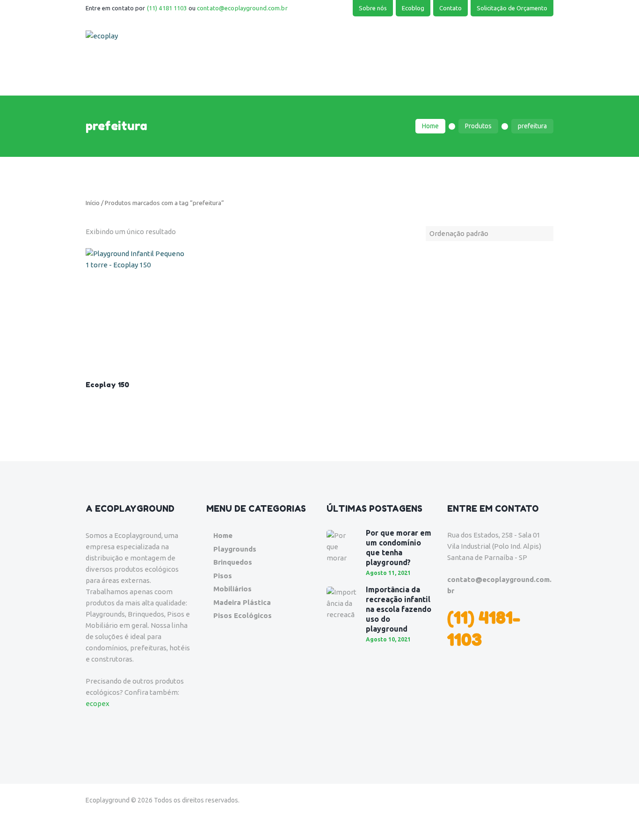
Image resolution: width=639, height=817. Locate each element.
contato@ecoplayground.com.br (242, 8)
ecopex (97, 703)
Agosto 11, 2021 (388, 573)
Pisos (222, 576)
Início (93, 202)
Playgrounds (234, 549)
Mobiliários (232, 589)
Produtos (478, 126)
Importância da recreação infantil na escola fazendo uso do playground (398, 609)
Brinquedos (232, 562)
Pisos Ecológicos (242, 615)
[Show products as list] (94, 220)
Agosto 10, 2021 (388, 639)
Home (430, 126)
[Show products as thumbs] (88, 220)
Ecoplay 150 (107, 384)
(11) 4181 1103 (167, 8)
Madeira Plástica (242, 602)
